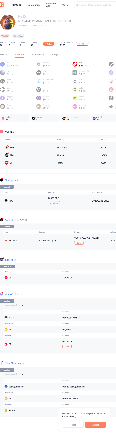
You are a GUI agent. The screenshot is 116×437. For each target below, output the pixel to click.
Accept (95, 424)
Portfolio (16, 4)
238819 (6, 36)
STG (12, 155)
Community (33, 4)
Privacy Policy (69, 416)
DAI (10, 329)
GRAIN (11, 410)
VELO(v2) (12, 240)
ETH (12, 147)
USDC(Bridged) (16, 386)
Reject (73, 424)
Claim (79, 243)
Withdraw (54, 203)
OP (11, 162)
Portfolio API (51, 5)
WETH (11, 317)
